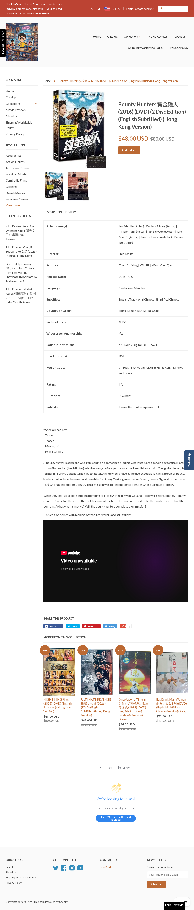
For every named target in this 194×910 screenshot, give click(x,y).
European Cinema (17, 199)
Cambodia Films (16, 180)
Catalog (112, 36)
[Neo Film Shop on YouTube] (80, 869)
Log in (129, 8)
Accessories (13, 155)
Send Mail (105, 867)
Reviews (71, 212)
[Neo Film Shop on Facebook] (64, 869)
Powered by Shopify (56, 901)
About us (179, 36)
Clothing (11, 186)
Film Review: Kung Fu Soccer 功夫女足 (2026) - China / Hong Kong (21, 251)
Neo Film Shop (36, 901)
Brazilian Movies (17, 174)
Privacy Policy (179, 47)
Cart (97, 8)
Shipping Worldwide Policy (145, 47)
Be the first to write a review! (116, 818)
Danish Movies (15, 193)
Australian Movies (17, 168)
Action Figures (15, 161)
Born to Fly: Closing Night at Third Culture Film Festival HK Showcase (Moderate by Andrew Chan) (21, 272)
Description (52, 212)
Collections (131, 36)
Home (97, 36)
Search (9, 867)
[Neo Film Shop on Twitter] (56, 869)
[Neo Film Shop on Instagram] (72, 869)
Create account (144, 8)
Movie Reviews (157, 36)
